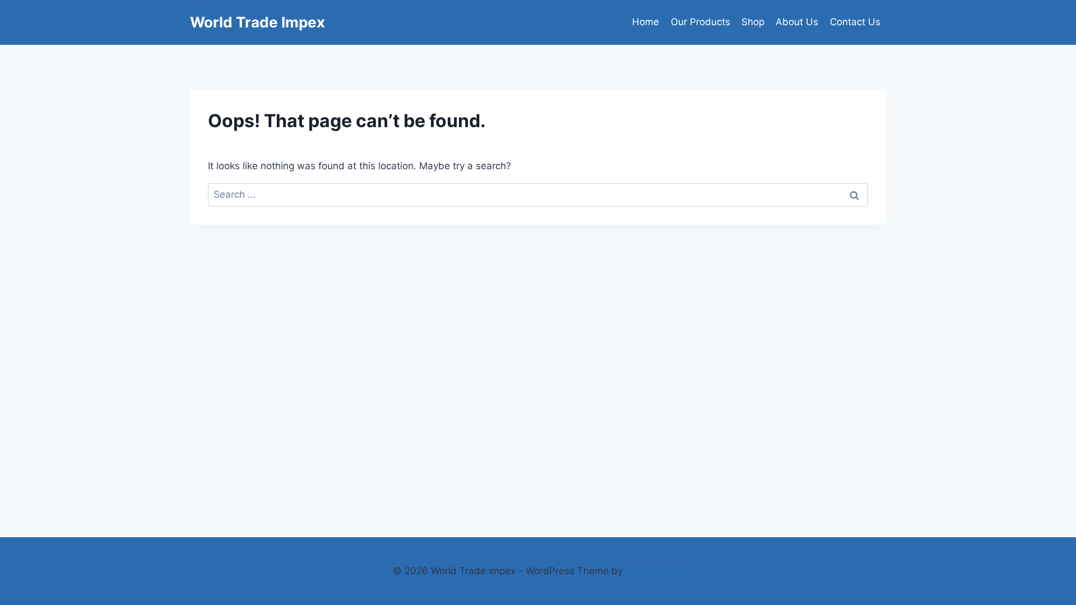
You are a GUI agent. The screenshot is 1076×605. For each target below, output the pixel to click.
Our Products (700, 21)
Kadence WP (654, 570)
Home (645, 21)
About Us (797, 21)
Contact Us (855, 21)
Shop (752, 21)
